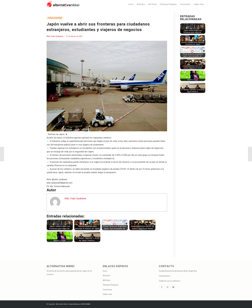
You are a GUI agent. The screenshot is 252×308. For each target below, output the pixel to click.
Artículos (106, 275)
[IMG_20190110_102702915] (107, 86)
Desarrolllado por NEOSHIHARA (79, 304)
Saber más (107, 294)
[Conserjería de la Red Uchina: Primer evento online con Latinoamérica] (250, 154)
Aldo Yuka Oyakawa (55, 36)
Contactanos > (165, 276)
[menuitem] (131, 4)
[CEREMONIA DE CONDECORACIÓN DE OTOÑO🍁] (2, 154)
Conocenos (107, 290)
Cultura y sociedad (55, 18)
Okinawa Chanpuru (111, 285)
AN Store (106, 280)
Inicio (105, 271)
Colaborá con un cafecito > (170, 281)
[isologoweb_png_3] (63, 4)
